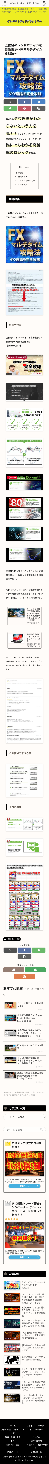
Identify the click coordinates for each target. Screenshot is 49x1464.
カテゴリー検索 (12, 1445)
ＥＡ (13, 1441)
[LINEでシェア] (10, 108)
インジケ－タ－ (36, 1430)
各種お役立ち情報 (13, 939)
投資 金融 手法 (12, 1437)
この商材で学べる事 (26, 181)
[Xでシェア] (10, 101)
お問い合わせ (36, 1441)
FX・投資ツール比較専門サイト (36, 1446)
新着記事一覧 (36, 1452)
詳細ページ (24, 1186)
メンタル (36, 1437)
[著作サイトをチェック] (13, 969)
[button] (38, 108)
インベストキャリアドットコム (24, 3)
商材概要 (19, 173)
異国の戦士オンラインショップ (12, 1431)
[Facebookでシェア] (24, 101)
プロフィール (13, 1452)
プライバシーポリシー (36, 1426)
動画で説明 (22, 177)
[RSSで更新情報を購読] (24, 976)
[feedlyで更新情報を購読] (35, 969)
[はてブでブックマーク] (38, 101)
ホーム (13, 1426)
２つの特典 (22, 185)
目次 (21, 167)
